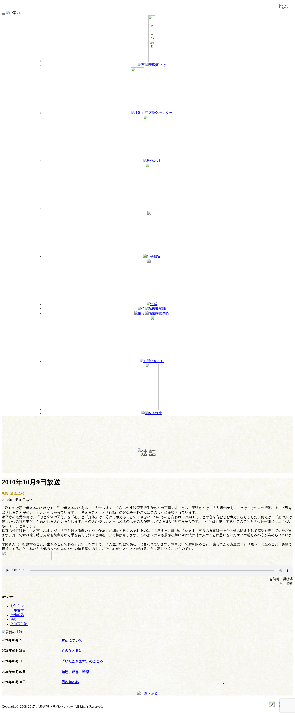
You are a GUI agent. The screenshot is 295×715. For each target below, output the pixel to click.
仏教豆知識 (19, 624)
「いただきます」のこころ (82, 661)
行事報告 (17, 615)
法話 (5, 493)
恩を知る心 (70, 682)
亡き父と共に (72, 650)
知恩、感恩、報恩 (75, 672)
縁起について (72, 640)
